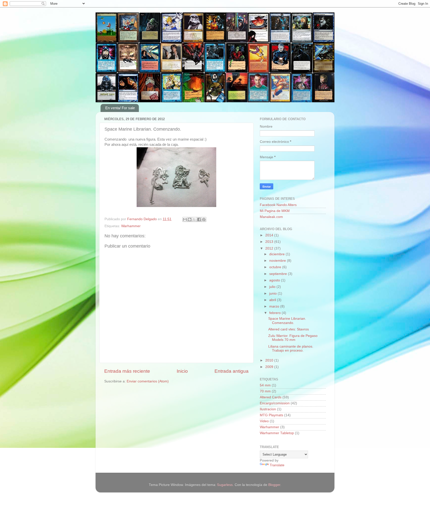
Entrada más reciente (127, 371)
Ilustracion (268, 409)
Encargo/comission (275, 403)
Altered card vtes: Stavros (288, 329)
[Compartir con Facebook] (199, 219)
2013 (269, 242)
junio (273, 293)
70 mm (265, 391)
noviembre (278, 260)
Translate (277, 465)
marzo (274, 306)
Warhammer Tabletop (277, 433)
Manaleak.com (271, 217)
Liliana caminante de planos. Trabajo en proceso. (290, 348)
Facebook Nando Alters (278, 205)
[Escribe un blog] (189, 219)
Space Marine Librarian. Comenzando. (287, 320)
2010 (269, 360)
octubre (275, 267)
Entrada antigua (232, 371)
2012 (269, 248)
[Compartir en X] (194, 219)
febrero (275, 313)
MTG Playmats (271, 415)
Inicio (182, 371)
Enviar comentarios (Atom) (148, 381)
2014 (269, 235)
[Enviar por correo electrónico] (184, 219)
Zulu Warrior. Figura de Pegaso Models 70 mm (293, 338)
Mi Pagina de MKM (275, 211)
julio (272, 287)
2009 (269, 367)
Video (264, 421)
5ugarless (225, 485)
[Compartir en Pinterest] (203, 219)
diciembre (277, 254)
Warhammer (131, 226)
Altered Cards (270, 397)
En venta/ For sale (120, 108)
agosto (275, 280)
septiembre (278, 274)
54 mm (265, 385)
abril (273, 300)
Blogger (274, 485)
